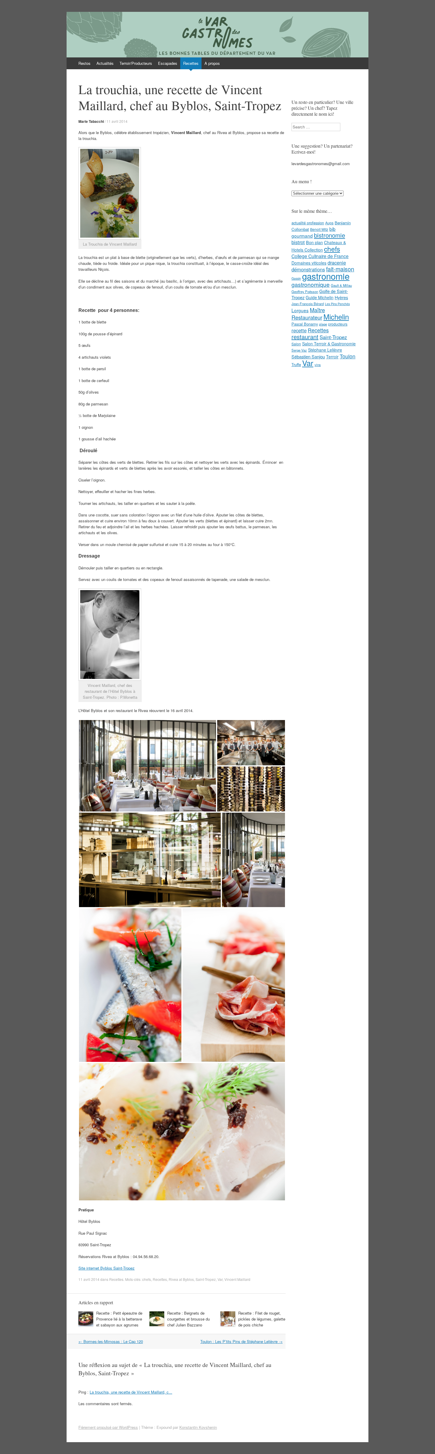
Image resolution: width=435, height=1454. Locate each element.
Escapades (167, 63)
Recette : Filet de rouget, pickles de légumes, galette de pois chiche (261, 1319)
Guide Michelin (320, 297)
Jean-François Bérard (307, 303)
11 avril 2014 (117, 121)
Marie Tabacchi (91, 121)
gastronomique (310, 284)
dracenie (337, 262)
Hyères (341, 297)
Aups (329, 222)
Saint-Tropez (206, 1279)
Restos (84, 63)
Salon (296, 343)
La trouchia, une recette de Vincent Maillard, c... (131, 1392)
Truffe (296, 364)
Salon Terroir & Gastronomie (329, 344)
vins (318, 364)
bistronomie (329, 235)
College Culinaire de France (320, 256)
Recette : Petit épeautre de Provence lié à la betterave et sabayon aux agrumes (119, 1319)
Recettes (191, 63)
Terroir (332, 357)
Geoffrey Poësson (304, 291)
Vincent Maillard (237, 1279)
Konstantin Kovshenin (198, 1427)
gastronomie (325, 276)
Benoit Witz (319, 229)
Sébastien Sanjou (308, 356)
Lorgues (300, 310)
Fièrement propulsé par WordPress (108, 1427)
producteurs (337, 323)
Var (220, 1279)
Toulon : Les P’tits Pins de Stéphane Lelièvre (241, 1341)
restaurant (304, 336)
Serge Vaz (299, 350)
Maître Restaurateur (308, 313)
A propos (212, 63)
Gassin (296, 278)
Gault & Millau (341, 285)
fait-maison (340, 269)
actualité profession (307, 223)
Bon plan (314, 242)
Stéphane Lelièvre (325, 350)
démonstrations (308, 269)
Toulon (347, 356)
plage (323, 324)
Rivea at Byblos (181, 1279)
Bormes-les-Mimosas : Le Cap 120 (110, 1341)
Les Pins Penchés (337, 304)
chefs (146, 1279)
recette (299, 330)
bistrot (298, 242)
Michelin (336, 317)
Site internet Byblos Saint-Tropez (106, 1268)
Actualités (105, 63)
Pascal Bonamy (304, 324)
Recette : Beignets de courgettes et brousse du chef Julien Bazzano (188, 1319)
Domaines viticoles (308, 263)
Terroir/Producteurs (136, 63)
